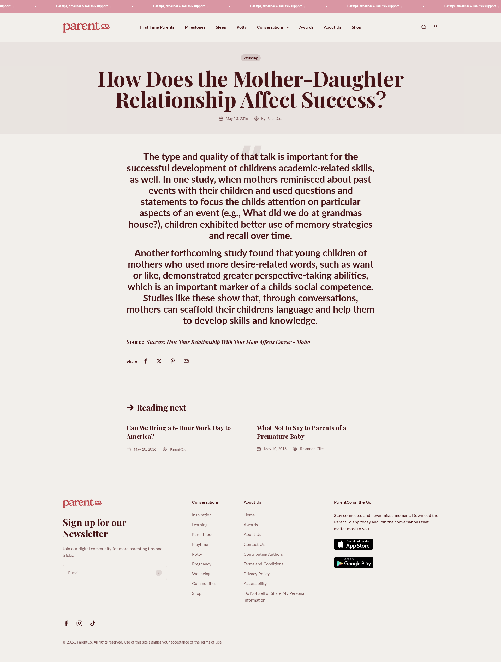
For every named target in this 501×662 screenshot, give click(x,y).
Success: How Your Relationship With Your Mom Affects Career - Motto (228, 341)
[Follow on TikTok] (92, 623)
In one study (188, 178)
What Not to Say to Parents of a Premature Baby (301, 432)
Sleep (221, 27)
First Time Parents (157, 27)
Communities (204, 583)
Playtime (200, 544)
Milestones (195, 27)
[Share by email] (186, 361)
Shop (356, 27)
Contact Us (254, 544)
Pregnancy (201, 563)
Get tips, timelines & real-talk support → (74, 6)
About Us (332, 27)
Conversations (270, 27)
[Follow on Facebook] (66, 623)
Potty (242, 27)
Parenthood (203, 534)
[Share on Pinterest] (173, 361)
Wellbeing (251, 58)
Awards (306, 27)
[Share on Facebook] (145, 361)
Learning (199, 524)
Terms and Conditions (263, 563)
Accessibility (255, 583)
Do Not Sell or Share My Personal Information (274, 596)
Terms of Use (211, 642)
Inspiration (202, 514)
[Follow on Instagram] (79, 623)
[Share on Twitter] (159, 361)
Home (249, 514)
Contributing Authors (263, 554)
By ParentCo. (271, 118)
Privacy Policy (257, 573)
